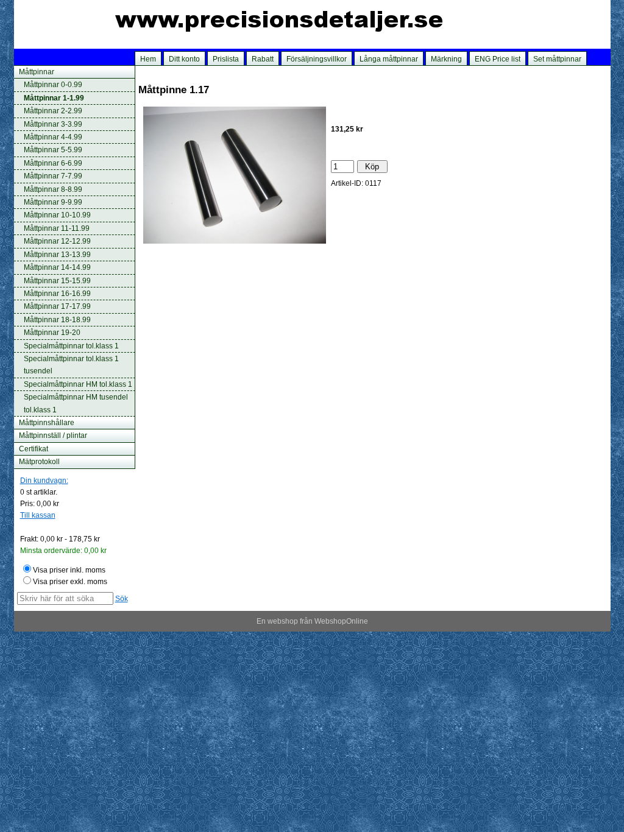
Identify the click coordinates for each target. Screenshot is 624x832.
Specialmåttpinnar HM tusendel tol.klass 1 (76, 403)
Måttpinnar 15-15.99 (57, 281)
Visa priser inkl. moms (69, 570)
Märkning (446, 59)
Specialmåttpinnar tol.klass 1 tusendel (71, 364)
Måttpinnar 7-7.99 (53, 176)
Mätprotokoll (39, 461)
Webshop (330, 621)
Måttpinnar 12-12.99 (57, 241)
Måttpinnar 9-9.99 (53, 202)
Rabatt (263, 59)
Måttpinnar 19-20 (52, 332)
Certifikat (33, 449)
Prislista (226, 59)
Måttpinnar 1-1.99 (54, 98)
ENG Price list (497, 59)
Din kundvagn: (44, 480)
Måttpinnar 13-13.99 (57, 254)
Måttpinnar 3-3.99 (53, 124)
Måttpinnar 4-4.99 (53, 137)
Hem (148, 59)
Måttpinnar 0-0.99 (53, 84)
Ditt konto (184, 59)
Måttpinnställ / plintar (53, 435)
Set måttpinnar (557, 59)
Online (357, 621)
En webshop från (285, 621)
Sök (121, 598)
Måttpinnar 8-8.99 (53, 189)
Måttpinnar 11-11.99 (57, 228)
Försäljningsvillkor (316, 59)
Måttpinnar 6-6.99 (53, 163)
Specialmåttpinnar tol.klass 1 (71, 346)
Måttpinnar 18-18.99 (57, 320)
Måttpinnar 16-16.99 (57, 293)
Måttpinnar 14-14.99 (57, 267)
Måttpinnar (36, 72)
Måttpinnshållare (46, 422)
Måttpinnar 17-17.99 (57, 306)
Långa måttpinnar (389, 59)
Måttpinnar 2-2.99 (53, 111)
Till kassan (37, 515)
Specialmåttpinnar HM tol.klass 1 (78, 384)
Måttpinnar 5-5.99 (53, 150)
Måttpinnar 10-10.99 (57, 215)
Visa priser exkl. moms (70, 581)
